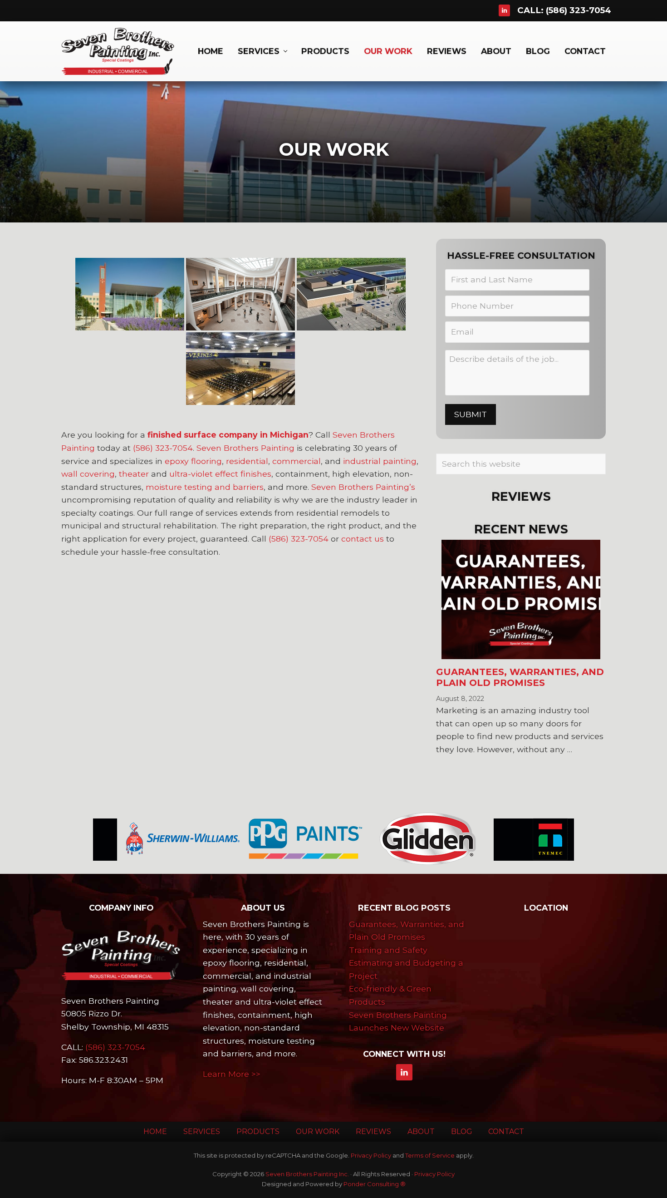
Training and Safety (388, 950)
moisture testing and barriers (205, 487)
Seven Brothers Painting (245, 448)
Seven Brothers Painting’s (363, 487)
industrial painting (380, 461)
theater (134, 473)
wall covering (88, 473)
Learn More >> (231, 1074)
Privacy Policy (371, 1155)
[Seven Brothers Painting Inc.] (121, 955)
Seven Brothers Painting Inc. (307, 1174)
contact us (362, 538)
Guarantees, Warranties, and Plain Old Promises (520, 677)
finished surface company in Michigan (228, 434)
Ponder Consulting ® (374, 1184)
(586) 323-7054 (578, 10)
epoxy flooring (193, 461)
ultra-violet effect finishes (220, 473)
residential (247, 461)
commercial (296, 461)
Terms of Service (430, 1155)
